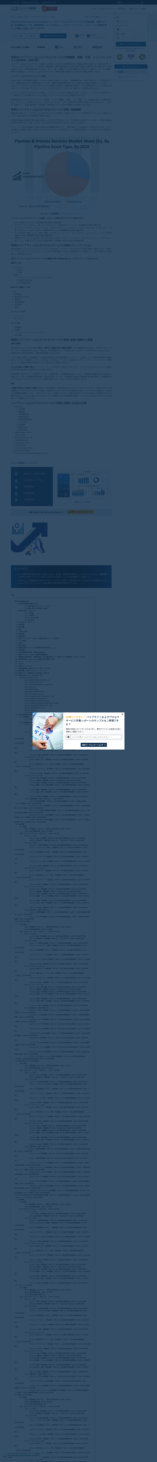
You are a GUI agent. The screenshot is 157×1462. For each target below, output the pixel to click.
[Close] (122, 714)
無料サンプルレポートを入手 (92, 745)
